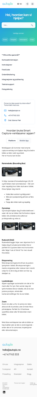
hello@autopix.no (14, 110)
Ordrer (5, 39)
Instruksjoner (23, 39)
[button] (19, 4)
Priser (32, 39)
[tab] (12, 141)
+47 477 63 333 (14, 115)
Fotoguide (13, 39)
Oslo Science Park (14, 120)
